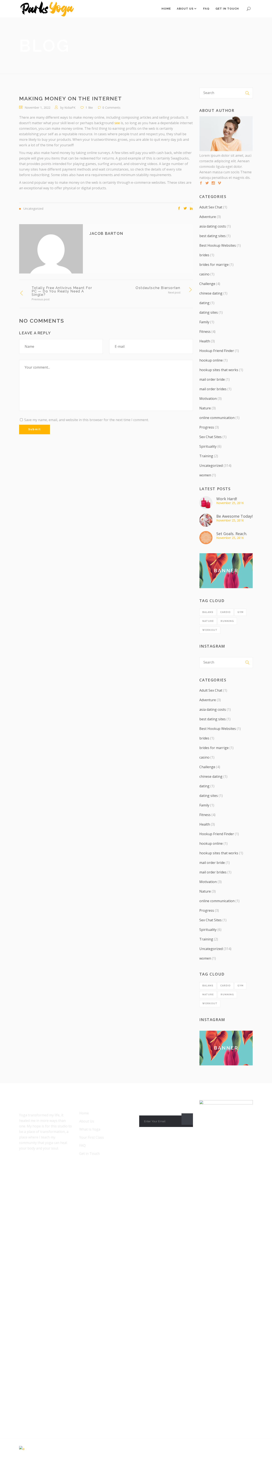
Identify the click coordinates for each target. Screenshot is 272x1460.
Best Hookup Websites (217, 245)
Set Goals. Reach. (231, 533)
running (227, 621)
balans (207, 612)
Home (84, 1113)
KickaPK (69, 107)
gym (240, 612)
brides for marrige (214, 264)
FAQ (82, 1145)
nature (208, 621)
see (117, 123)
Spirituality (208, 446)
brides (204, 255)
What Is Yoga (89, 1129)
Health (204, 341)
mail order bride (212, 379)
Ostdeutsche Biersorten (158, 288)
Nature (205, 408)
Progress (206, 427)
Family (204, 322)
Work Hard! (226, 498)
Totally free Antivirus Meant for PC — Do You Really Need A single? (62, 291)
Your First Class (91, 1137)
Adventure (207, 216)
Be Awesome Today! (234, 516)
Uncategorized (211, 465)
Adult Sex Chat (210, 207)
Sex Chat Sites (210, 436)
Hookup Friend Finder (216, 350)
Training (206, 456)
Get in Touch (89, 1153)
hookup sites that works (218, 369)
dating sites (208, 312)
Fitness (205, 331)
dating (204, 303)
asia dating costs (212, 226)
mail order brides (213, 389)
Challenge (207, 283)
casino (204, 274)
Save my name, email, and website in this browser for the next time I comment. (86, 419)
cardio (225, 612)
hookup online (211, 360)
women (205, 475)
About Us (86, 1121)
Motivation (208, 398)
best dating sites (212, 236)
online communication (217, 417)
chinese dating (210, 293)
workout (209, 630)
